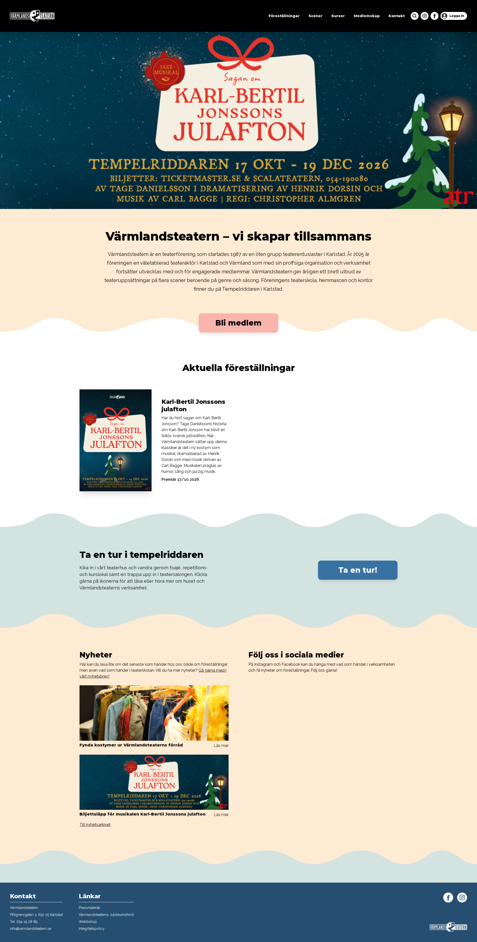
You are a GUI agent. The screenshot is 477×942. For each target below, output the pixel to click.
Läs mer (221, 745)
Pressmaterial (89, 908)
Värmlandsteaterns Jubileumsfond (106, 915)
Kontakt (397, 16)
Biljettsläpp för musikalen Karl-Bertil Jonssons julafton (142, 814)
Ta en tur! (357, 570)
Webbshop (88, 922)
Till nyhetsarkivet (95, 824)
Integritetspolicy (92, 929)
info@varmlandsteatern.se (30, 929)
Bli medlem (238, 323)
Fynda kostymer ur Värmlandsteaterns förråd (131, 745)
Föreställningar (284, 16)
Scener (315, 16)
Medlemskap (367, 16)
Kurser (338, 16)
